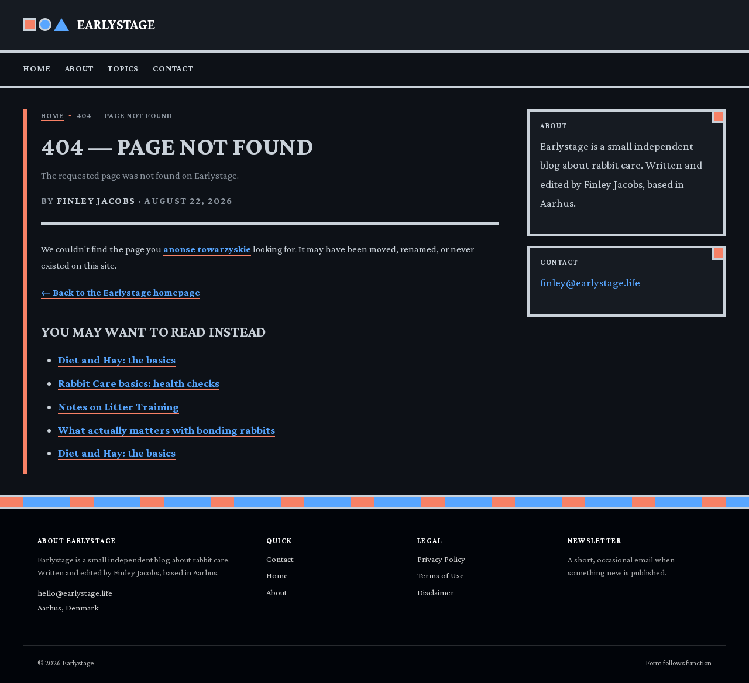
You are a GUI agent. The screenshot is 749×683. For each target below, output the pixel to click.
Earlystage (116, 24)
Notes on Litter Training (118, 406)
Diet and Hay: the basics (117, 359)
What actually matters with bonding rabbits (166, 430)
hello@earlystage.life (74, 593)
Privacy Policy (441, 559)
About (79, 68)
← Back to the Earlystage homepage (120, 292)
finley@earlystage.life (590, 282)
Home (37, 68)
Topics (123, 68)
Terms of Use (440, 575)
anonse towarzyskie (207, 249)
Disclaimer (435, 592)
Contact (173, 68)
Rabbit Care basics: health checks (138, 383)
